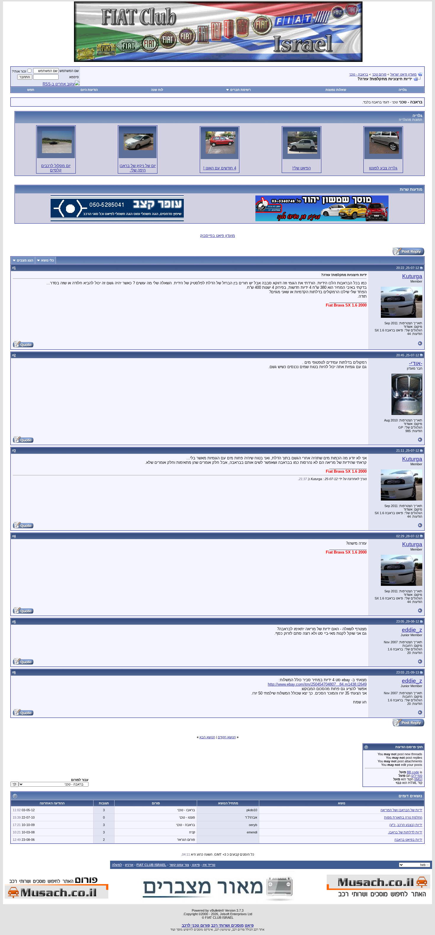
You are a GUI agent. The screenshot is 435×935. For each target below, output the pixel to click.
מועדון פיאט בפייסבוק (217, 235)
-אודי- (415, 363)
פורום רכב (238, 929)
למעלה (117, 865)
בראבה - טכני (358, 74)
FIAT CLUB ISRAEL (151, 865)
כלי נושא (47, 260)
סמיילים (416, 775)
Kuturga (412, 276)
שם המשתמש (69, 71)
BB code (413, 772)
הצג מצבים (25, 260)
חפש (30, 90)
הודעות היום (89, 90)
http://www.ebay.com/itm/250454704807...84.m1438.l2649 (317, 684)
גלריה (403, 90)
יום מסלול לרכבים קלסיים (55, 167)
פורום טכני (379, 74)
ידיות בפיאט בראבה (408, 839)
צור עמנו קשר (179, 865)
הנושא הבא (207, 737)
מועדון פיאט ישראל (403, 74)
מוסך (179, 929)
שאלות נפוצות (336, 90)
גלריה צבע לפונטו (383, 168)
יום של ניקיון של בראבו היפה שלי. (138, 167)
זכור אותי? (19, 71)
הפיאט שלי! (301, 168)
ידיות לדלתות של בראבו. (405, 832)
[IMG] (418, 779)
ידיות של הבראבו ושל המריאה (401, 810)
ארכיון (129, 865)
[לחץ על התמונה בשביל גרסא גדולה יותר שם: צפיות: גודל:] (384, 142)
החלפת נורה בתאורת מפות (403, 817)
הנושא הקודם (227, 737)
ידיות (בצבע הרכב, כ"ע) (405, 825)
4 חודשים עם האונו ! (219, 168)
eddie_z (412, 630)
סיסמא (74, 77)
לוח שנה (157, 90)
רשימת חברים (240, 90)
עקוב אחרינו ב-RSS (59, 84)
